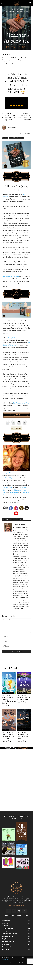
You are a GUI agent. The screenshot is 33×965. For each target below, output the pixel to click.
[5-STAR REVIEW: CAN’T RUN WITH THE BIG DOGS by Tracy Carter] (9, 720)
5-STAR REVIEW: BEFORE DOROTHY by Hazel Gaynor (24, 117)
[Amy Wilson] (5, 127)
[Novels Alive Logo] (16, 3)
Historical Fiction (12, 137)
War (18, 137)
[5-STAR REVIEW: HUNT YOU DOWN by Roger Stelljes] (24, 683)
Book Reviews (5, 137)
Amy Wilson (13, 128)
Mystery (5, 729)
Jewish (22, 137)
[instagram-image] (9, 756)
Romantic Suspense (21, 729)
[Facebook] (14, 911)
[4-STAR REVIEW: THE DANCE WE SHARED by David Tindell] (24, 720)
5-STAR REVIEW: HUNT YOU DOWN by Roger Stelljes (23, 697)
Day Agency (5, 959)
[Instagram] (19, 911)
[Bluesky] (8, 911)
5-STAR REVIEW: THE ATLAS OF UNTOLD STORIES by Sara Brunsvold (8, 118)
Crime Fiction (22, 692)
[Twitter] (24, 911)
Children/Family (8, 692)
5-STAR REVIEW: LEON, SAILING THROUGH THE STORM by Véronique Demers (9, 699)
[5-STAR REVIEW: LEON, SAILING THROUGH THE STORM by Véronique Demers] (9, 683)
